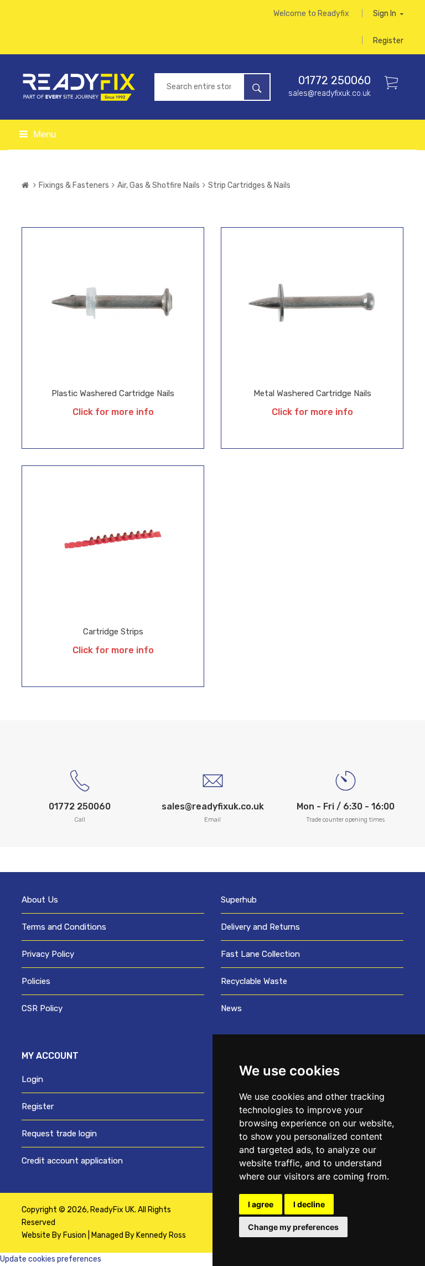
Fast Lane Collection (260, 954)
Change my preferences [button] (293, 1227)
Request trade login (59, 1134)
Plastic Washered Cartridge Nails (112, 393)
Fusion (74, 1235)
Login (32, 1079)
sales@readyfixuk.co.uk (329, 93)
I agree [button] (260, 1204)
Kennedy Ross (161, 1235)
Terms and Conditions (64, 927)
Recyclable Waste (254, 981)
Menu (43, 134)
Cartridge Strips (113, 632)
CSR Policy (42, 1008)
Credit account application (72, 1161)
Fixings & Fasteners (74, 185)
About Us (40, 900)
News (231, 1008)
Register (388, 40)
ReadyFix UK (112, 1209)
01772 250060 (334, 80)
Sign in (385, 13)
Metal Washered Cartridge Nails (312, 393)
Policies (36, 981)
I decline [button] (309, 1204)
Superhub (239, 900)
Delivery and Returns (260, 927)
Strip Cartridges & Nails (249, 185)
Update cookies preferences (50, 1259)
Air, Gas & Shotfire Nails (158, 185)
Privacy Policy (48, 954)
